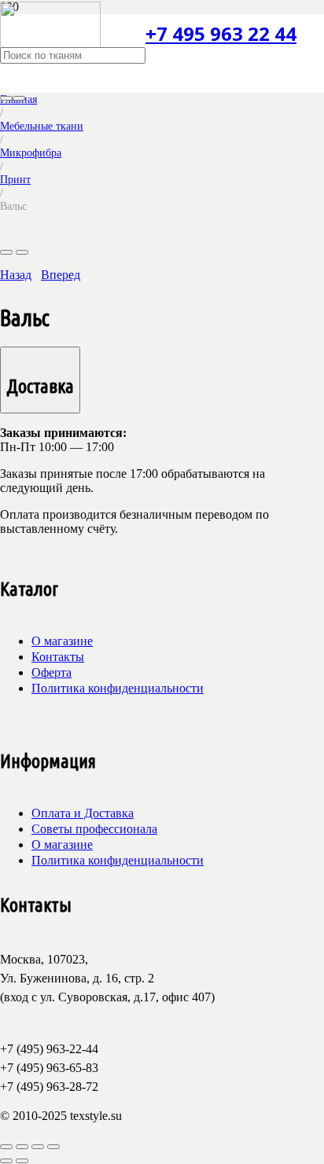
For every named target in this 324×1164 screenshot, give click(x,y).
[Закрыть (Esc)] (53, 1146)
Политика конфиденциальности (117, 688)
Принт (15, 179)
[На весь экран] (22, 1146)
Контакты (57, 656)
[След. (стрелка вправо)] (22, 1160)
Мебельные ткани (41, 125)
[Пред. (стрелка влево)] (6, 1160)
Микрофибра (30, 152)
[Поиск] (6, 98)
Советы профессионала (94, 828)
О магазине (62, 641)
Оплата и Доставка (82, 813)
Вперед (60, 274)
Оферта (51, 672)
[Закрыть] (19, 98)
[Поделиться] (37, 1146)
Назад (15, 274)
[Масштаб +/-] (6, 1146)
